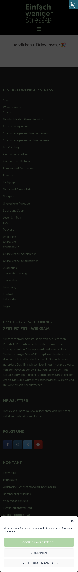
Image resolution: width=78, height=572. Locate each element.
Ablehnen (39, 552)
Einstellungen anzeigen (39, 563)
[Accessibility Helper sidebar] (73, 4)
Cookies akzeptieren (39, 542)
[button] (72, 521)
